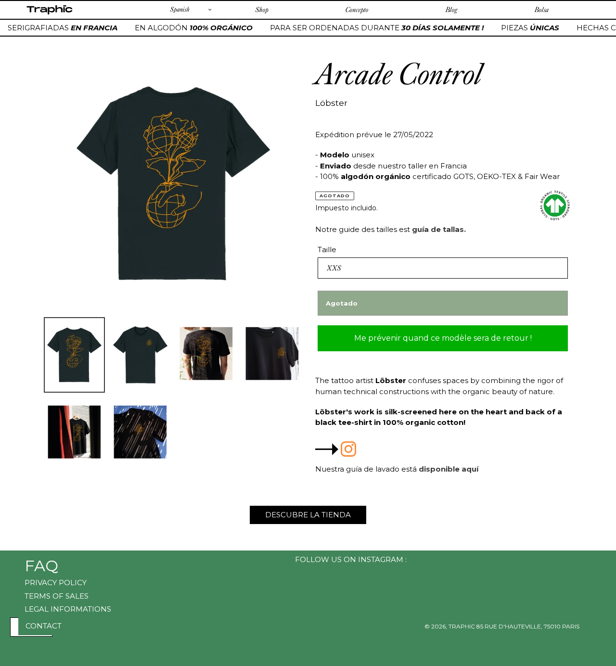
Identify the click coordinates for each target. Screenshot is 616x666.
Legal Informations (68, 609)
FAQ (41, 565)
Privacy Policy (56, 582)
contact (44, 625)
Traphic (49, 14)
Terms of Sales (57, 596)
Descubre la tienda (308, 514)
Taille (327, 249)
